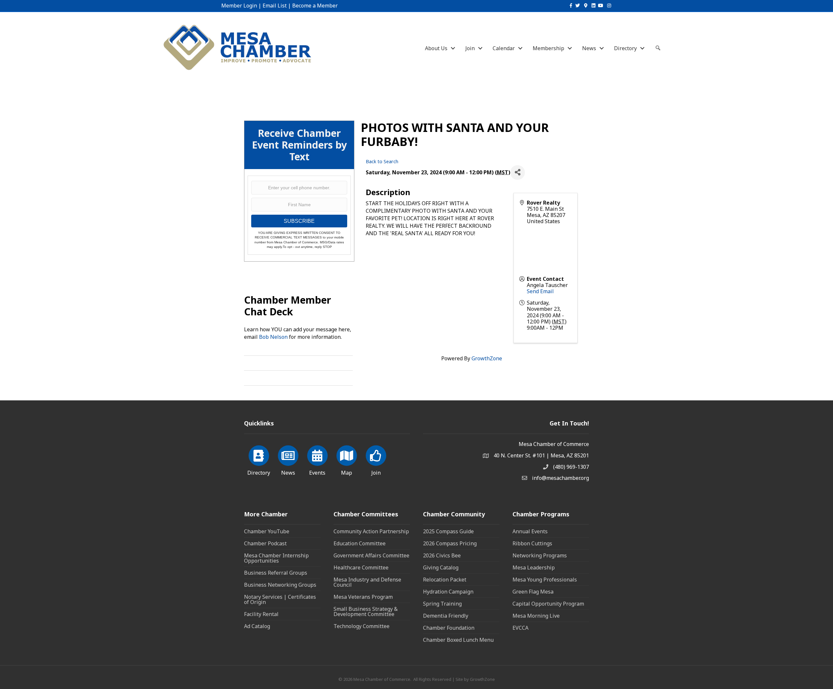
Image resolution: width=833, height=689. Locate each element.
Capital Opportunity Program (548, 603)
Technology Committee (361, 626)
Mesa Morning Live (536, 615)
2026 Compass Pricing (450, 543)
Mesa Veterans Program (363, 596)
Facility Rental (261, 614)
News (589, 48)
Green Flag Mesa (532, 591)
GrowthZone (486, 358)
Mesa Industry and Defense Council (367, 582)
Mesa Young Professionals (544, 579)
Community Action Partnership (371, 531)
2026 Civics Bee (442, 555)
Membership (548, 48)
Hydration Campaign (448, 591)
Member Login (239, 5)
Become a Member (315, 5)
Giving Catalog (440, 567)
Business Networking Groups (280, 584)
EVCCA (520, 627)
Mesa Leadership (533, 567)
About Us (436, 48)
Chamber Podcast (265, 543)
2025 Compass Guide (448, 531)
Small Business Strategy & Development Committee (366, 611)
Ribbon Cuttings (532, 543)
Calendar (504, 48)
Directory (625, 48)
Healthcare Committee (361, 567)
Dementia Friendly (445, 615)
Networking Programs (539, 555)
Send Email (540, 291)
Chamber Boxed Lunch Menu (458, 639)
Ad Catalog (257, 626)
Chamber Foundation (448, 627)
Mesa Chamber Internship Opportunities (276, 558)
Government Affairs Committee (371, 555)
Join (470, 48)
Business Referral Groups (275, 572)
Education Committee (360, 543)
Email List (275, 5)
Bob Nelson (273, 336)
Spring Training (442, 603)
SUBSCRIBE (299, 221)
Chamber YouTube (266, 531)
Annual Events (530, 531)
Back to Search (382, 161)
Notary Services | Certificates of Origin (280, 599)
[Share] (517, 172)
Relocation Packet (444, 579)
